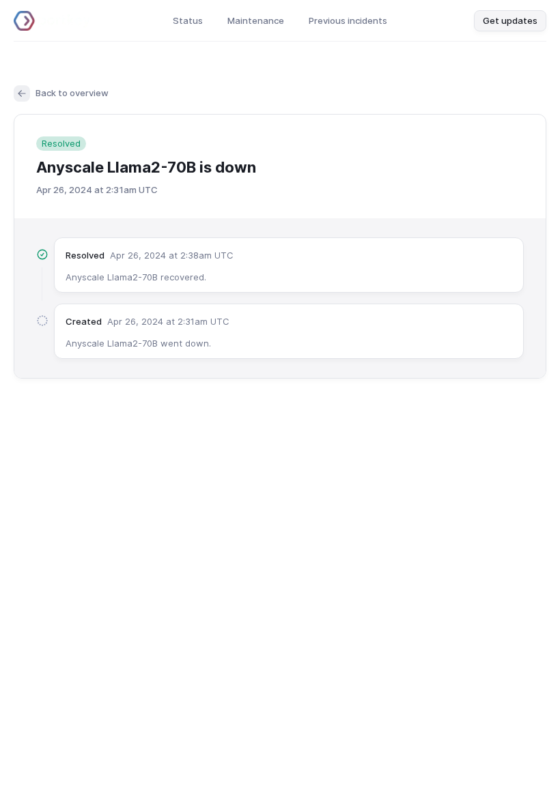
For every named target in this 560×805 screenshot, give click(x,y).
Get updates (510, 20)
